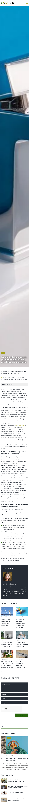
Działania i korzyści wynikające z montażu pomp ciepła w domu (7, 644)
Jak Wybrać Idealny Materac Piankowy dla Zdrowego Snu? (22, 644)
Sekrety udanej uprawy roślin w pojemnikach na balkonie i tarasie (16, 780)
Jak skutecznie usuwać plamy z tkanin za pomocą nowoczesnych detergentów (20, 623)
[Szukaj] (2, 727)
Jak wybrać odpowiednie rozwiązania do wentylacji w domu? (17, 799)
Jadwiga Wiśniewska (8, 377)
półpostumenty (20, 425)
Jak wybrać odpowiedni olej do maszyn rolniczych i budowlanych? (18, 786)
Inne (3, 353)
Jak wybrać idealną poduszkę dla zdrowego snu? (16, 793)
